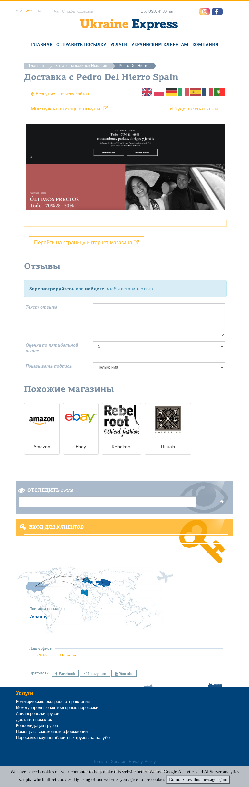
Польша (68, 655)
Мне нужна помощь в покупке (67, 108)
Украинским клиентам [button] (159, 44)
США (42, 655)
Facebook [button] (66, 673)
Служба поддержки (77, 11)
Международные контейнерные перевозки (57, 707)
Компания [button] (205, 44)
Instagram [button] (96, 673)
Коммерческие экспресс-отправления (53, 701)
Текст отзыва (41, 307)
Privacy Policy (142, 761)
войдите (94, 288)
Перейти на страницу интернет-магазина (84, 242)
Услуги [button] (118, 44)
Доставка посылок (34, 719)
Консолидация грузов (37, 725)
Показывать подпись (49, 366)
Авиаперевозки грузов (37, 713)
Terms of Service (109, 761)
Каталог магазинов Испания (81, 65)
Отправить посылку (81, 44)
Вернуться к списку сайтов (61, 93)
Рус (29, 11)
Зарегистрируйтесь (52, 288)
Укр (19, 11)
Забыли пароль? (125, 556)
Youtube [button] (125, 673)
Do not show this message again (198, 779)
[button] (217, 11)
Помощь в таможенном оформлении (52, 731)
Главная (42, 44)
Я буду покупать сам (193, 108)
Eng (39, 11)
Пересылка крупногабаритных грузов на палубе (63, 737)
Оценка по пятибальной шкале (52, 348)
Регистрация (124, 547)
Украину (38, 617)
